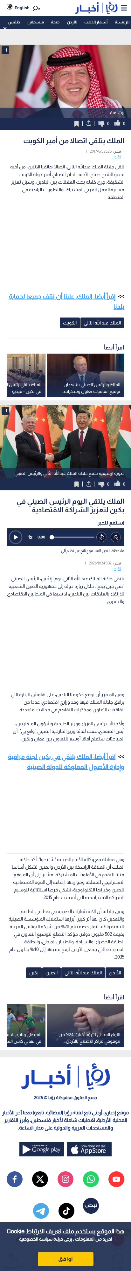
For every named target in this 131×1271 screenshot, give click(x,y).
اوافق (65, 1259)
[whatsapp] (91, 1179)
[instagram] (65, 1179)
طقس (14, 22)
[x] (40, 1179)
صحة (55, 22)
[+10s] (116, 537)
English (22, 7)
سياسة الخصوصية (35, 1239)
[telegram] (41, 1211)
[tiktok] (66, 1211)
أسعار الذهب (95, 22)
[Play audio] (16, 537)
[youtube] (116, 1179)
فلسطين (35, 22)
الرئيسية (122, 22)
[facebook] (15, 1179)
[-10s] (101, 537)
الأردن (72, 22)
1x (30, 537)
